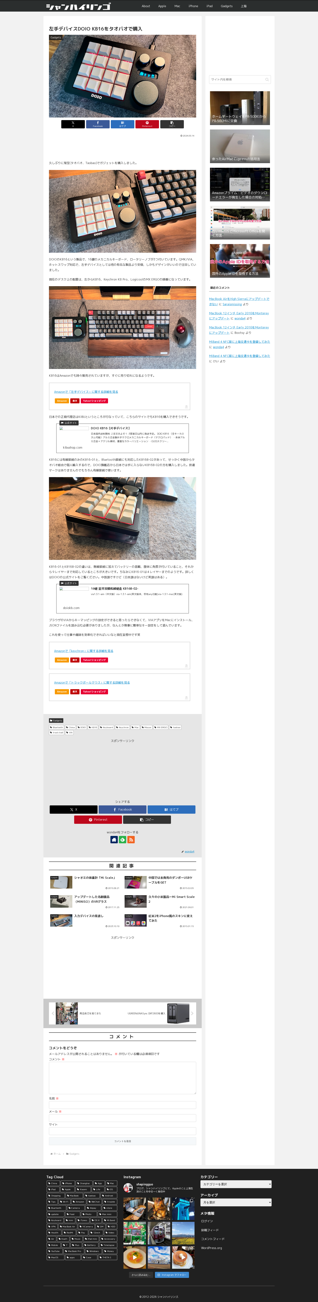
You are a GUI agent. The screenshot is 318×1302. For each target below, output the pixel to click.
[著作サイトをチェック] (114, 839)
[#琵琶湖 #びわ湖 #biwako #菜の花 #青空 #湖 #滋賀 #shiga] (183, 1233)
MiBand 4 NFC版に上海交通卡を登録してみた (239, 342)
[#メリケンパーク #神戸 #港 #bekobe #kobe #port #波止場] (159, 1257)
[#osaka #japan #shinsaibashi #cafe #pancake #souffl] (183, 1257)
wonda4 (239, 318)
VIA (71, 732)
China (72, 727)
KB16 (94, 727)
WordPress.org (211, 1248)
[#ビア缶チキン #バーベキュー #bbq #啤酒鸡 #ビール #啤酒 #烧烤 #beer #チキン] (159, 1209)
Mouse (147, 727)
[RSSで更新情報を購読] (131, 839)
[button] (172, 124)
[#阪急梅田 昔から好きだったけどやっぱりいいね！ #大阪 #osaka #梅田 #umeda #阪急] (159, 1233)
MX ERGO (162, 727)
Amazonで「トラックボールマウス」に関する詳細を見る (92, 683)
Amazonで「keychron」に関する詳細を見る (83, 651)
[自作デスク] (134, 1209)
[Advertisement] (122, 148)
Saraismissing (232, 304)
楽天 (75, 400)
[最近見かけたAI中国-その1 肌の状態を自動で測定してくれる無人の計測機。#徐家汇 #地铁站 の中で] (183, 1209)
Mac (137, 727)
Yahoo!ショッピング (94, 400)
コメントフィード (213, 1239)
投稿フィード (210, 1230)
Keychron (124, 727)
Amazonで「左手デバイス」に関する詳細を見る (86, 392)
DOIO (83, 727)
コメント (57, 1059)
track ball (58, 732)
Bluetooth (58, 727)
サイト (53, 1124)
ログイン (207, 1221)
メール (55, 1111)
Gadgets (57, 720)
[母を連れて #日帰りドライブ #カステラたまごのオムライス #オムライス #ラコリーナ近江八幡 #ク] (134, 1257)
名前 (54, 1098)
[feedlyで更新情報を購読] (122, 839)
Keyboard (108, 727)
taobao (176, 727)
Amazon (62, 400)
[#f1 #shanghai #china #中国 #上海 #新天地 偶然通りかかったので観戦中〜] (134, 1233)
